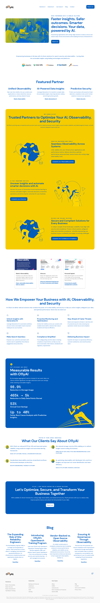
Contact (72, 7)
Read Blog (15, 562)
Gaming (30, 591)
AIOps (53, 584)
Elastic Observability (19, 99)
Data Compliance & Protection (59, 589)
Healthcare (31, 586)
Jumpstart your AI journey (18, 199)
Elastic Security (81, 99)
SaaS (30, 589)
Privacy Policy (78, 589)
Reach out (90, 7)
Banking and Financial (34, 584)
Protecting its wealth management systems (71, 283)
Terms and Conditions (80, 587)
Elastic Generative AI (51, 99)
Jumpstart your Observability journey (63, 161)
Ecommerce (31, 587)
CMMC (53, 586)
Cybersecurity (55, 587)
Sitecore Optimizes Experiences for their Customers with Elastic (49, 282)
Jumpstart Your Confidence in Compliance (64, 238)
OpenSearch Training (10, 590)
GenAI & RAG (55, 591)
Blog (66, 7)
